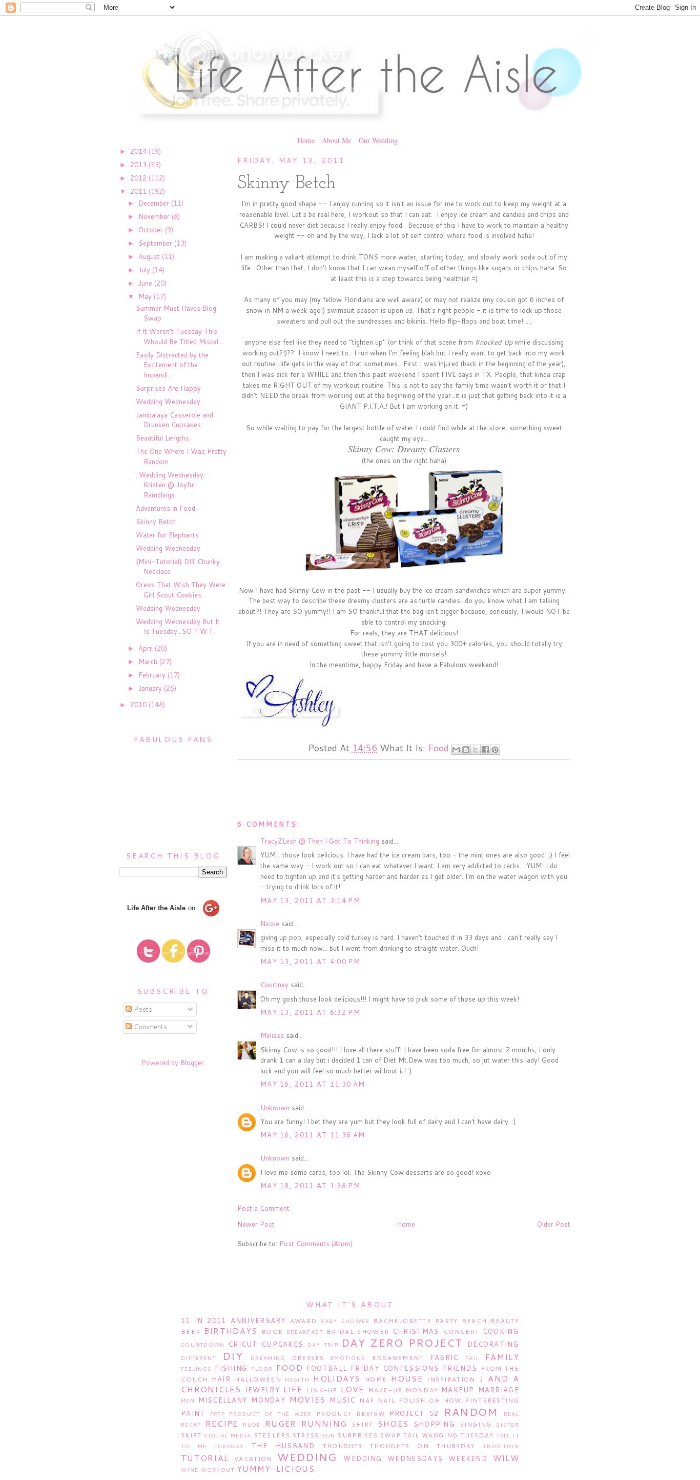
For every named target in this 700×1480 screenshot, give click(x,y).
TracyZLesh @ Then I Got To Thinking (319, 841)
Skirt (191, 1435)
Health (297, 1379)
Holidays (336, 1378)
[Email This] (456, 750)
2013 (139, 164)
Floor (262, 1368)
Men (188, 1400)
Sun (329, 1435)
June (146, 283)
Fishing (231, 1368)
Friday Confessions (395, 1368)
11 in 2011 (203, 1320)
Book (272, 1331)
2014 (139, 151)
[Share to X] (475, 750)
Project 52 (414, 1413)
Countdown (203, 1344)
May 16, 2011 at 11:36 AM (312, 1134)
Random (471, 1411)
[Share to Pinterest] (495, 750)
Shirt (363, 1424)
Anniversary (258, 1320)
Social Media (227, 1435)
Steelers (272, 1435)
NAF (366, 1400)
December (154, 203)
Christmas (416, 1331)
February (153, 674)
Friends (460, 1368)
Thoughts (342, 1446)
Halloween (258, 1379)
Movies (308, 1399)
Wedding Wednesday (168, 401)
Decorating (493, 1344)
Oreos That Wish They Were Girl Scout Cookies (180, 589)
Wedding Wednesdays (393, 1458)
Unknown (275, 1107)
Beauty (504, 1320)
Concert (461, 1331)
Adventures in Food (165, 508)
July (145, 269)
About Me (336, 140)
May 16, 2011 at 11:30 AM (312, 1084)
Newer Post (256, 1224)
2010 (139, 704)
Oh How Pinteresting (474, 1400)
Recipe (221, 1423)
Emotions (348, 1358)
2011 (139, 191)
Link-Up (322, 1390)
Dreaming (268, 1358)
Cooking (501, 1331)
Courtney (274, 984)
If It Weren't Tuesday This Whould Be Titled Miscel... (179, 336)
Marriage (498, 1389)
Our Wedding (378, 140)
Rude (251, 1424)
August (150, 256)
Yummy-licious (276, 1468)
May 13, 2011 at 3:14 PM (310, 900)
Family (502, 1357)
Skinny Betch (156, 521)
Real (511, 1413)
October (151, 229)
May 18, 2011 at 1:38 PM (310, 1185)
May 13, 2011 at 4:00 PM (310, 961)
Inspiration (451, 1379)
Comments (149, 1026)
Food (438, 747)
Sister (507, 1424)
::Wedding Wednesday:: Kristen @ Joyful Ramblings (171, 484)
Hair (221, 1379)
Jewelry (262, 1389)
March (148, 661)
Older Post (553, 1224)
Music (343, 1400)
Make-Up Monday (403, 1390)
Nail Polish (402, 1400)
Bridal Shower (357, 1331)
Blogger (192, 1062)
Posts (142, 1009)
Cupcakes (282, 1344)
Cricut (243, 1344)
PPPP (217, 1413)
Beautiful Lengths (162, 438)
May (146, 296)
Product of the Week (270, 1413)
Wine (189, 1469)
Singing (476, 1424)
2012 (139, 178)
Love (352, 1389)
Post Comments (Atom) (316, 1243)
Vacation (253, 1458)
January (151, 688)
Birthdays (231, 1330)
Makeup (458, 1389)
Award (303, 1320)
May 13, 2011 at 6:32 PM (310, 1012)
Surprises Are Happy (168, 388)
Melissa (272, 1035)
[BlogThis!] (466, 750)
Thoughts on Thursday (422, 1446)
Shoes (393, 1423)
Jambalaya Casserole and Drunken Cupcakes (174, 420)
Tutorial (205, 1458)
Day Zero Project (402, 1342)
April (146, 648)
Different (198, 1358)
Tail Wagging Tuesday (448, 1435)
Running (324, 1423)
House (407, 1378)
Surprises (358, 1435)
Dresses (308, 1357)
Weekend (467, 1458)
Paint (193, 1413)
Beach (474, 1320)
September (156, 243)
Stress (306, 1435)
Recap (191, 1424)
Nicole (269, 923)
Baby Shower (344, 1321)
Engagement (398, 1357)
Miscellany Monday (242, 1400)
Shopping (434, 1424)
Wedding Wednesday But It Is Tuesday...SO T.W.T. (178, 626)
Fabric (444, 1357)
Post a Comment (263, 1208)
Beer (190, 1331)
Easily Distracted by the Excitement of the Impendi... (172, 364)
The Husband (283, 1445)
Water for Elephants (167, 534)
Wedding (307, 1457)
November (155, 216)
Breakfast (304, 1331)
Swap (390, 1435)
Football (326, 1368)
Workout (218, 1469)
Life (292, 1389)
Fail (472, 1358)
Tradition (501, 1446)
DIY (232, 1356)
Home (306, 140)
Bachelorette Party (415, 1320)
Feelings (196, 1368)
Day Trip (322, 1344)
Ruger (281, 1423)
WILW (506, 1458)
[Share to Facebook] (485, 750)
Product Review (350, 1413)
